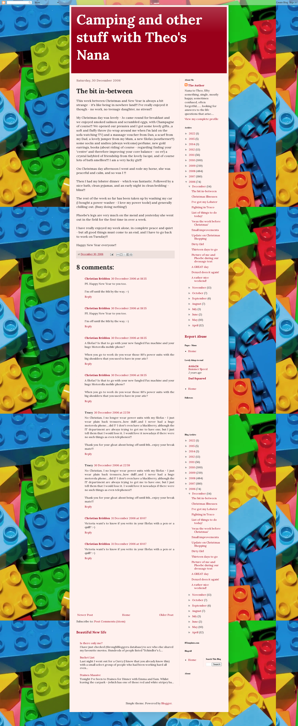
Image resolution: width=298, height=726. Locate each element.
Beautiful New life (91, 632)
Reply (88, 296)
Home (126, 615)
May (195, 319)
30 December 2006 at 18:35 (129, 278)
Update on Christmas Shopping (206, 237)
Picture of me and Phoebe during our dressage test (205, 258)
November (199, 287)
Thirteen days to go (205, 249)
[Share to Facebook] (128, 254)
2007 (192, 176)
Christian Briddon (97, 278)
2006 (192, 181)
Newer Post (85, 615)
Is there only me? (91, 643)
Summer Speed (197, 369)
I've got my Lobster (204, 202)
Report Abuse (196, 336)
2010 (192, 160)
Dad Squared (197, 378)
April (195, 325)
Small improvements (205, 230)
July (194, 309)
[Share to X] (124, 254)
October (198, 293)
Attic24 (193, 366)
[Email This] (118, 254)
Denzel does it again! (205, 272)
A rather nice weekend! (200, 279)
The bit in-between (204, 191)
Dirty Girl (198, 244)
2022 (192, 133)
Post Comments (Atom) (109, 621)
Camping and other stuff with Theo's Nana (139, 37)
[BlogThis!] (121, 254)
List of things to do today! (204, 214)
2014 (192, 144)
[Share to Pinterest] (131, 254)
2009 (192, 165)
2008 (192, 171)
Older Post (166, 615)
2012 (192, 149)
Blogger (166, 703)
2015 (192, 138)
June (195, 314)
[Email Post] (111, 254)
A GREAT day (200, 267)
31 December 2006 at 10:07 (128, 518)
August (197, 303)
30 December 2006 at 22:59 (112, 412)
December (199, 186)
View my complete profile (201, 119)
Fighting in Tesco (203, 207)
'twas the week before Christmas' (206, 223)
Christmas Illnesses (204, 196)
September (199, 298)
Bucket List (87, 657)
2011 (192, 155)
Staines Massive (90, 675)
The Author (196, 85)
